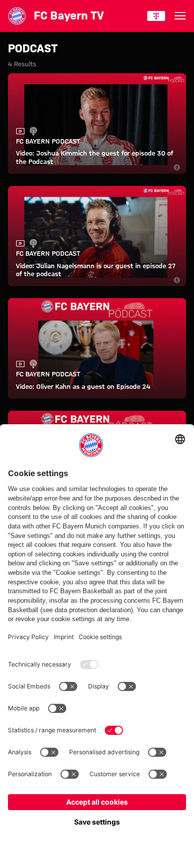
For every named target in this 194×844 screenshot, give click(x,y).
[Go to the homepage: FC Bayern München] (17, 16)
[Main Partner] (156, 16)
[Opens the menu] (180, 16)
